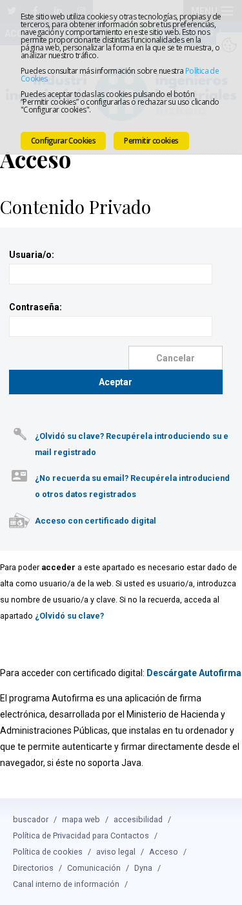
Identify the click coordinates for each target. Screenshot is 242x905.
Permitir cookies (151, 140)
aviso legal (116, 852)
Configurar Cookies (63, 140)
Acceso (163, 852)
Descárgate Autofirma (193, 673)
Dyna (143, 868)
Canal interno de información (66, 884)
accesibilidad (138, 819)
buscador (30, 819)
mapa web (81, 819)
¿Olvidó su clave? (69, 616)
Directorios (33, 868)
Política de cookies (48, 852)
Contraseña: (35, 307)
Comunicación (94, 868)
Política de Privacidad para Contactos (81, 835)
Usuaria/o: (31, 255)
